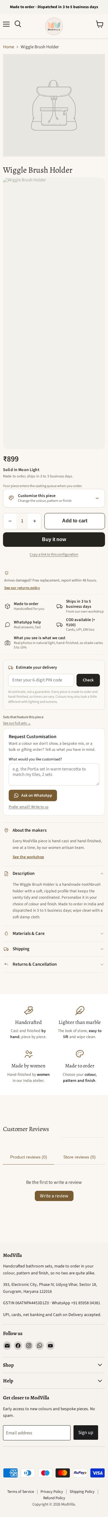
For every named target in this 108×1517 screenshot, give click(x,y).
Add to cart (74, 520)
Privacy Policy (51, 1491)
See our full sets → (17, 723)
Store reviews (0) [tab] (79, 1157)
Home (8, 46)
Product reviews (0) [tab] (28, 1157)
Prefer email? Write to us (28, 807)
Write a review (54, 1196)
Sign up (85, 1432)
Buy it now (54, 539)
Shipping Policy (82, 1491)
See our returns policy (22, 588)
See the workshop (28, 857)
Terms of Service (20, 1491)
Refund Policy (54, 1498)
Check (88, 680)
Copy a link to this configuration (54, 554)
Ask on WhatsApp (36, 795)
